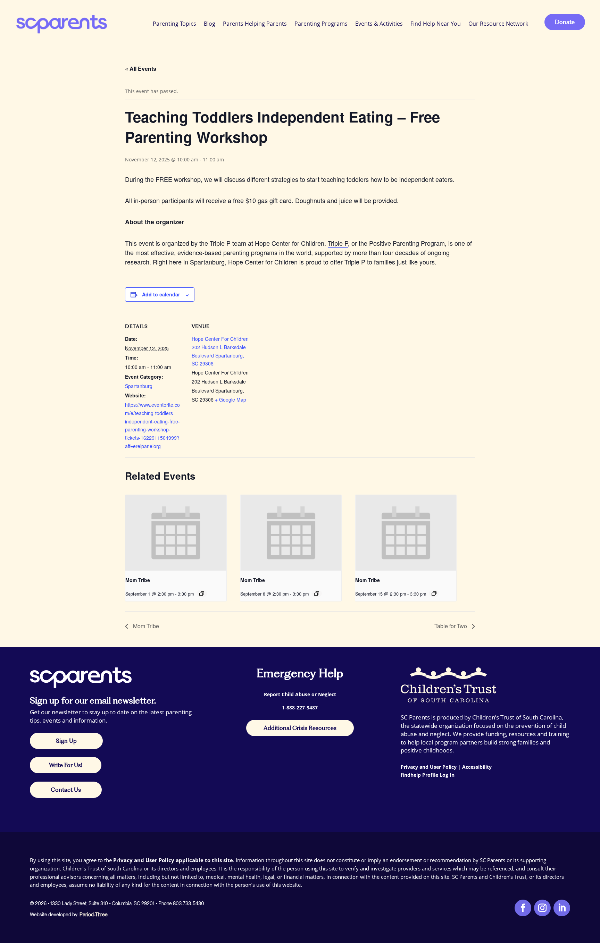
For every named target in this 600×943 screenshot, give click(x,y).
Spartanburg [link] (138, 385)
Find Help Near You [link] (435, 23)
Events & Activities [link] (379, 23)
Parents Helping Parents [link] (255, 23)
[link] (61, 23)
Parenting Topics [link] (174, 23)
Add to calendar (161, 294)
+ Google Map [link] (230, 399)
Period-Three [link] (94, 914)
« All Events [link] (140, 69)
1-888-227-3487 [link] (300, 707)
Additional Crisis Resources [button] (300, 727)
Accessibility (477, 767)
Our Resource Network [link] (498, 23)
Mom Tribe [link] (137, 579)
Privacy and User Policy (429, 767)
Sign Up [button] (66, 740)
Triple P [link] (338, 242)
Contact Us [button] (66, 789)
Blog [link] (209, 23)
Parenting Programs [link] (321, 23)
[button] (593, 893)
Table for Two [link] (451, 626)
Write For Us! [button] (65, 764)
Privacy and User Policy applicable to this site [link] (173, 860)
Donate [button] (565, 21)
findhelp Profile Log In (428, 775)
